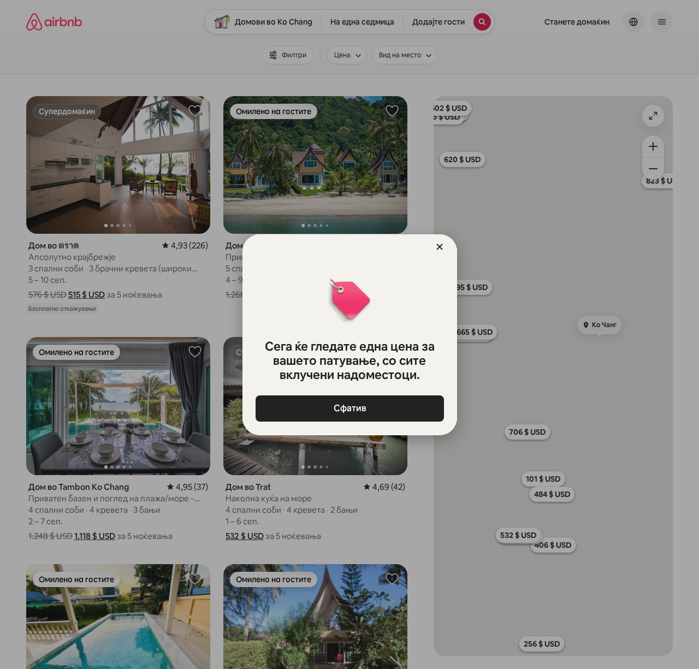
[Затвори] (439, 246)
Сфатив (349, 408)
